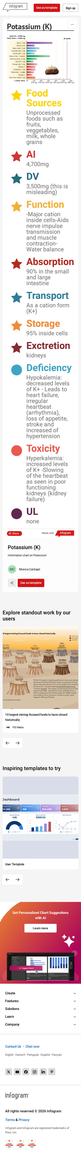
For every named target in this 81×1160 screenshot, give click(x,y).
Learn (9, 1016)
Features (12, 1001)
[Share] (12, 583)
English (9, 1054)
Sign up (70, 8)
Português (33, 1054)
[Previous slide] (7, 743)
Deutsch (20, 1054)
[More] (72, 24)
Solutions (12, 1009)
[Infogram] (15, 8)
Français (57, 1054)
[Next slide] (17, 743)
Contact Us (13, 1046)
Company (12, 1024)
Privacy (24, 1120)
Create (10, 993)
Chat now (32, 1046)
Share (15, 533)
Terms (10, 1120)
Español (45, 1054)
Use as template (47, 7)
